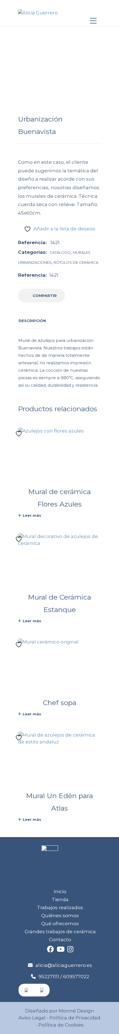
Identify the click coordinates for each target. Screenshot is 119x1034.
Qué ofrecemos (60, 923)
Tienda (60, 899)
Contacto (60, 939)
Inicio (60, 891)
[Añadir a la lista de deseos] (19, 433)
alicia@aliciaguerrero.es (63, 965)
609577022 (76, 976)
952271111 (48, 976)
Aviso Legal (32, 1017)
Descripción (32, 320)
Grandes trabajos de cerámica (60, 931)
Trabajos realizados (60, 907)
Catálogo (60, 252)
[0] (93, 10)
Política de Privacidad (74, 1017)
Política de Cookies (60, 1025)
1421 (53, 275)
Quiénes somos (60, 915)
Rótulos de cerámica (76, 262)
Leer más (32, 515)
